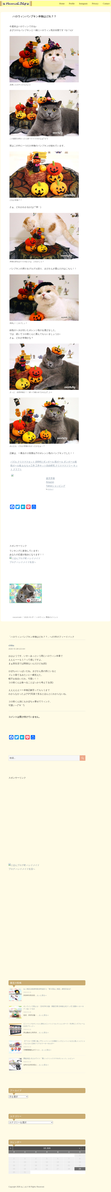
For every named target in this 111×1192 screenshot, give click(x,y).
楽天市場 (50, 478)
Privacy (95, 3)
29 (80, 1169)
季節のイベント (52, 617)
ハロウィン (40, 617)
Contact (106, 3)
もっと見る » (41, 995)
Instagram (83, 3)
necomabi (17, 617)
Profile (72, 3)
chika (11, 645)
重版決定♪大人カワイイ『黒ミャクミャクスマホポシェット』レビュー (49, 1058)
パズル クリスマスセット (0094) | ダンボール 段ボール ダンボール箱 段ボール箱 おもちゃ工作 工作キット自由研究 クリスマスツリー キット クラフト (44, 465)
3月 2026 (46, 1148)
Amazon (50, 482)
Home (62, 3)
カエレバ (50, 489)
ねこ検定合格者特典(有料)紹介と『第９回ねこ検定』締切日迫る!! (47, 989)
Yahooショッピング (55, 486)
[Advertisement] (48, 530)
